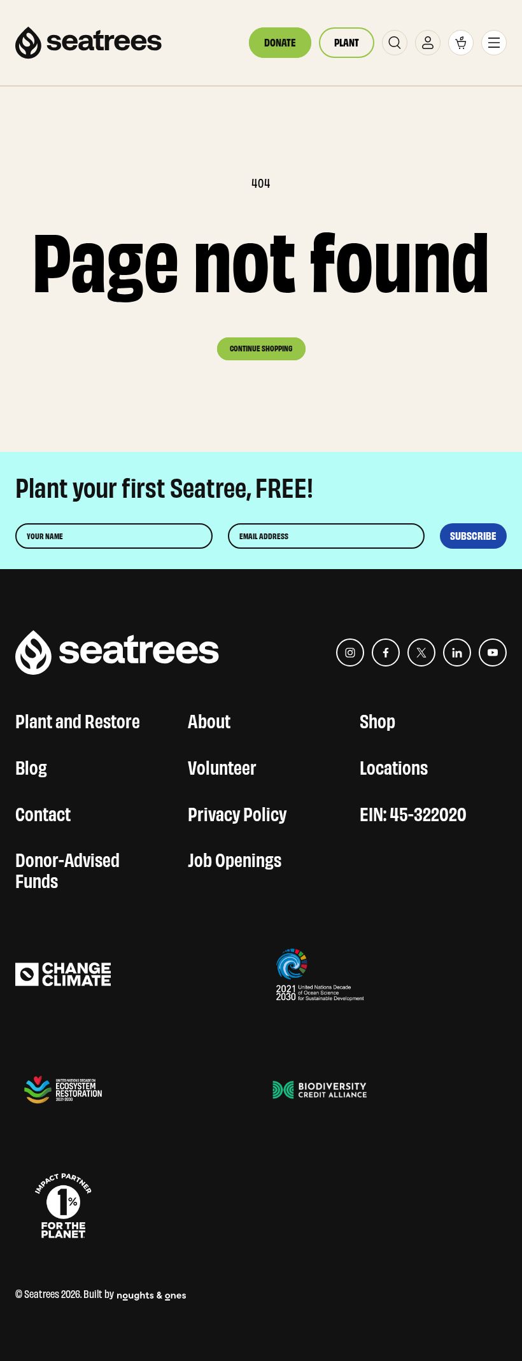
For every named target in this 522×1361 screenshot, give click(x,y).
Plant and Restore (77, 719)
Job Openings (234, 857)
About (209, 719)
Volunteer (222, 765)
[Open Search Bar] (394, 42)
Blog (31, 765)
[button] (461, 42)
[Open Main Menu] (494, 42)
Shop (377, 719)
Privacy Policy (237, 812)
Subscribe (473, 536)
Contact (43, 812)
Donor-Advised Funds (67, 868)
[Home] (88, 42)
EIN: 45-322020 (413, 812)
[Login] (428, 42)
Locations (394, 765)
